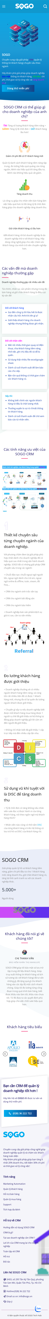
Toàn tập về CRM (11, 1265)
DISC (39, 824)
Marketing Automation (14, 1198)
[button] (4, 6)
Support (7, 1218)
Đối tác (6, 1275)
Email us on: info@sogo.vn (19, 1310)
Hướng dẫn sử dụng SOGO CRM (18, 1241)
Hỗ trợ (6, 1270)
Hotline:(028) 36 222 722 (18, 1305)
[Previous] (6, 986)
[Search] (45, 6)
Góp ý (9, 1315)
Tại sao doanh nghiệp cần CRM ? (19, 1251)
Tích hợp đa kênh (11, 1223)
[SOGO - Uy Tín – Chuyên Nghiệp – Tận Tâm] (24, 6)
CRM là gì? (8, 1246)
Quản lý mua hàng (12, 1213)
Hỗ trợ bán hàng (11, 1208)
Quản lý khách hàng (13, 1203)
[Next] (43, 986)
